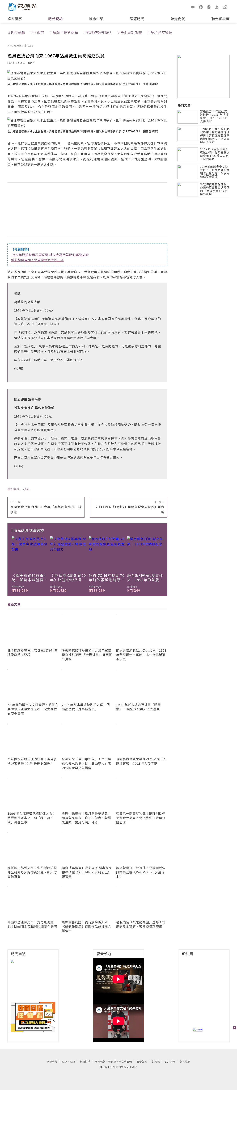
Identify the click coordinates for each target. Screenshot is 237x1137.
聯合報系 (142, 1061)
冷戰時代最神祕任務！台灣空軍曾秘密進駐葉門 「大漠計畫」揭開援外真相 (215, 189)
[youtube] (193, 6)
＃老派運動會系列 (97, 32)
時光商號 (178, 18)
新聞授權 (85, 1061)
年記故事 (13, 489)
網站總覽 (185, 1061)
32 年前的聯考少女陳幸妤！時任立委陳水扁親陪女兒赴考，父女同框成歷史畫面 (215, 172)
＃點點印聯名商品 (63, 32)
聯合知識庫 (220, 18)
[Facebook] (201, 6)
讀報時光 (137, 18)
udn (9, 45)
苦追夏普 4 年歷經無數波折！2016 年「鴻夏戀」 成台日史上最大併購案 (214, 116)
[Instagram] (209, 6)
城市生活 (96, 18)
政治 (26, 489)
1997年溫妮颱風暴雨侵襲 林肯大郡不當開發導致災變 (50, 254)
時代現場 (55, 18)
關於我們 (170, 1061)
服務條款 (100, 1061)
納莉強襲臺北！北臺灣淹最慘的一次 (37, 260)
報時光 (18, 45)
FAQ (64, 1061)
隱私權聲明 (125, 1061)
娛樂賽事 (14, 18)
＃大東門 (37, 32)
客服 (72, 1061)
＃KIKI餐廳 (16, 32)
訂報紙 (156, 1061)
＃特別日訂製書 (129, 32)
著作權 (112, 1061)
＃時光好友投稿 (159, 32)
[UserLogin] (217, 6)
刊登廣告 (52, 1061)
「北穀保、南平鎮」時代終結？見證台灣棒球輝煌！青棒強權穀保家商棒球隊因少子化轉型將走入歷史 (215, 135)
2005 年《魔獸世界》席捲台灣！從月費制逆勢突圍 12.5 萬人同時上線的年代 (215, 154)
